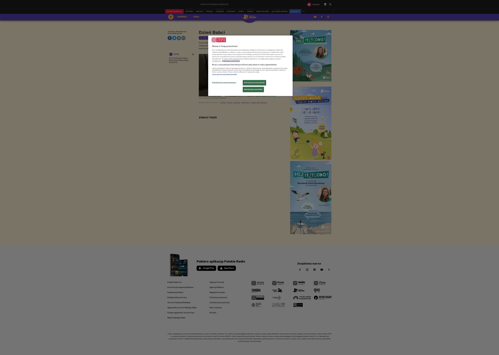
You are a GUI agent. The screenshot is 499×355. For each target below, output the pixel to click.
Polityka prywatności (231, 61)
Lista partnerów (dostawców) (224, 74)
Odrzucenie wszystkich (254, 83)
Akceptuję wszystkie (253, 89)
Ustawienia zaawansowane (224, 82)
